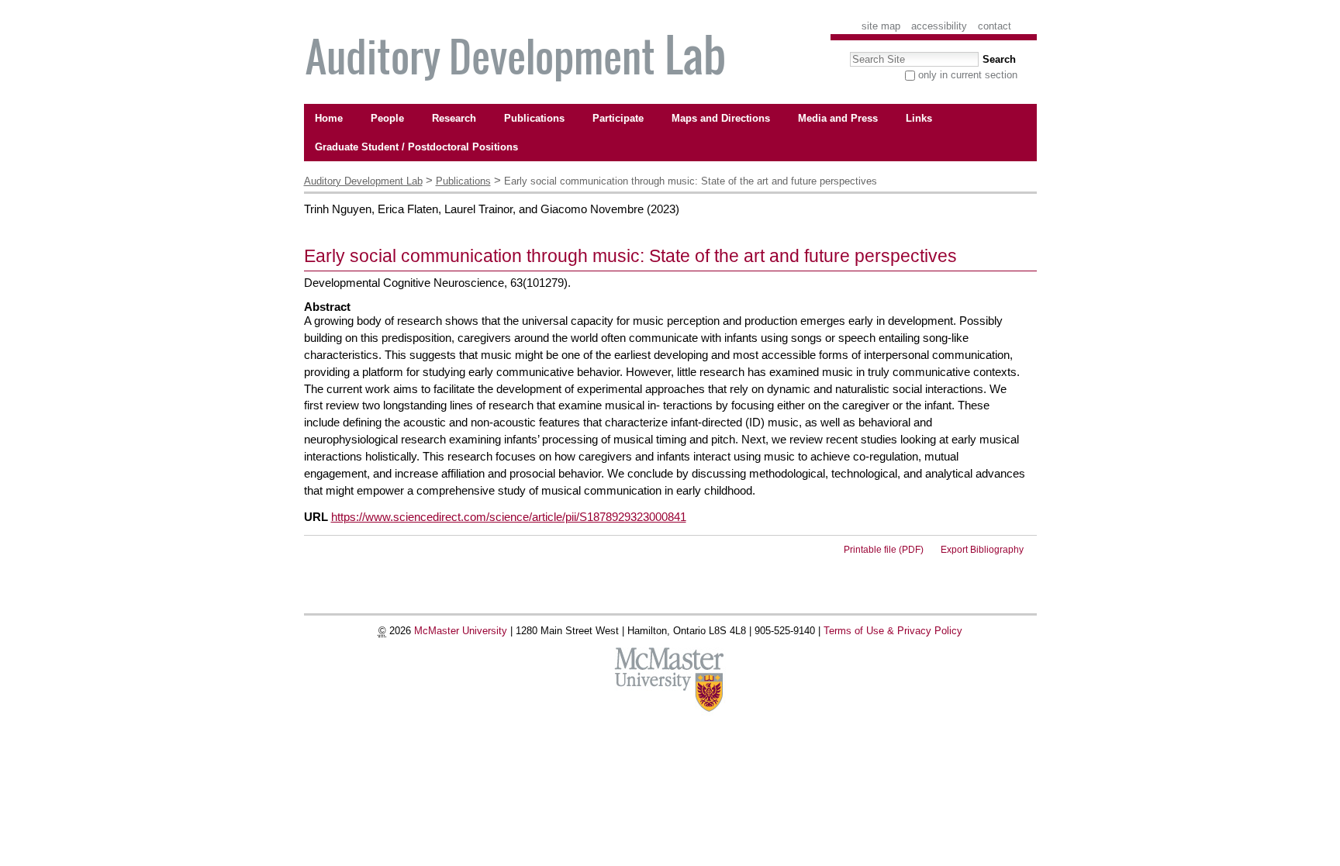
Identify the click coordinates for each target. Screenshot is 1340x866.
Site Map (881, 26)
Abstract (327, 307)
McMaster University (460, 631)
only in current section (967, 75)
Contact (994, 26)
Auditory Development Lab (363, 181)
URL (316, 517)
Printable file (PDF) (884, 549)
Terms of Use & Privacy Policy (893, 631)
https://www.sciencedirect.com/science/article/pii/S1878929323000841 (508, 517)
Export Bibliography (982, 549)
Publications (463, 181)
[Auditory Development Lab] (518, 60)
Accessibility (939, 26)
